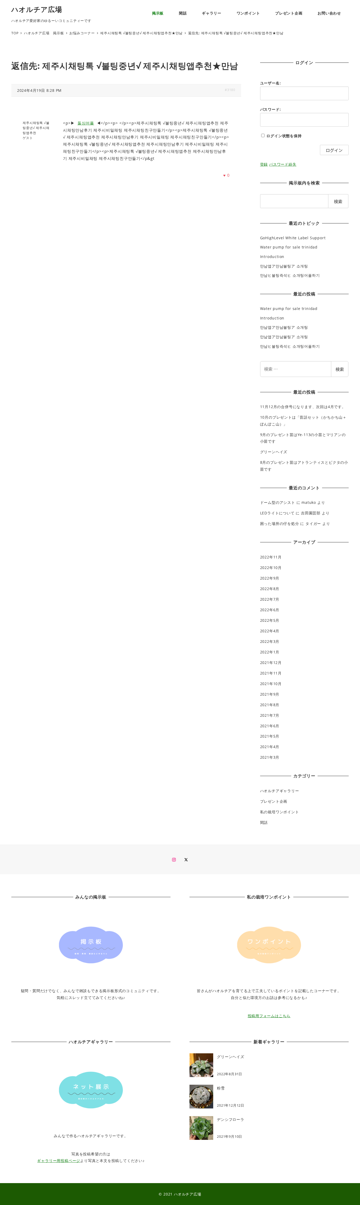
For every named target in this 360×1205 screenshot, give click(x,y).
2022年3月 (270, 641)
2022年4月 (270, 630)
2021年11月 (271, 673)
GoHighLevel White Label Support (293, 237)
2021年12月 (271, 662)
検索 (339, 369)
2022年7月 (270, 599)
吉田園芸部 (310, 512)
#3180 (230, 90)
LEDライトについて (277, 512)
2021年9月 (270, 694)
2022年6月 (270, 609)
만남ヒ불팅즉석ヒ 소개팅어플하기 (290, 275)
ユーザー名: (270, 82)
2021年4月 (270, 746)
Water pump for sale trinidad (289, 247)
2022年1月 (270, 651)
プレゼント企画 (274, 801)
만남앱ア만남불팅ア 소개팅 (284, 266)
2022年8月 (270, 588)
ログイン (334, 150)
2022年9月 (270, 578)
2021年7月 (270, 715)
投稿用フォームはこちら (269, 1015)
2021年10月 (271, 683)
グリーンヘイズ (274, 451)
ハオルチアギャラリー (279, 790)
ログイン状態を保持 (283, 135)
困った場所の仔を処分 (279, 523)
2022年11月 (271, 557)
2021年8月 (270, 704)
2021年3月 (270, 757)
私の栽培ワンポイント (279, 811)
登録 (264, 164)
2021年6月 (270, 725)
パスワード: (270, 109)
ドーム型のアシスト (277, 502)
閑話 (264, 822)
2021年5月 (270, 736)
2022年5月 (270, 620)
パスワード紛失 (282, 164)
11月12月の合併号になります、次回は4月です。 (303, 406)
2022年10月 (271, 567)
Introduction (272, 256)
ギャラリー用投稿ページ (58, 1160)
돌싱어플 (85, 123)
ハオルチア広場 (36, 9)
